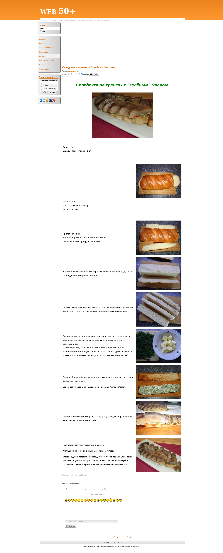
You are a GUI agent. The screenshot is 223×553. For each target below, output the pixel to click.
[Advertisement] (122, 44)
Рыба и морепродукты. (67, 20)
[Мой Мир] (50, 101)
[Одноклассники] (47, 101)
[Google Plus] (53, 101)
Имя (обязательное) (98, 494)
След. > (129, 537)
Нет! (46, 86)
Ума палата (43, 52)
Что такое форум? (51, 88)
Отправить (70, 526)
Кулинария (53, 20)
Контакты (42, 65)
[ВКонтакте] (40, 101)
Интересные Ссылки (46, 60)
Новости (42, 43)
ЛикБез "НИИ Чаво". (46, 48)
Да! (45, 82)
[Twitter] (44, 101)
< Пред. (115, 537)
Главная (44, 20)
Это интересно (44, 69)
